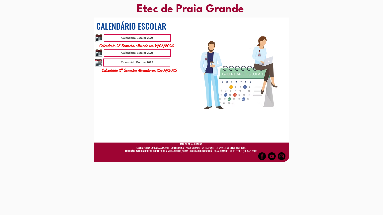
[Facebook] (262, 156)
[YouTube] (272, 156)
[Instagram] (281, 156)
